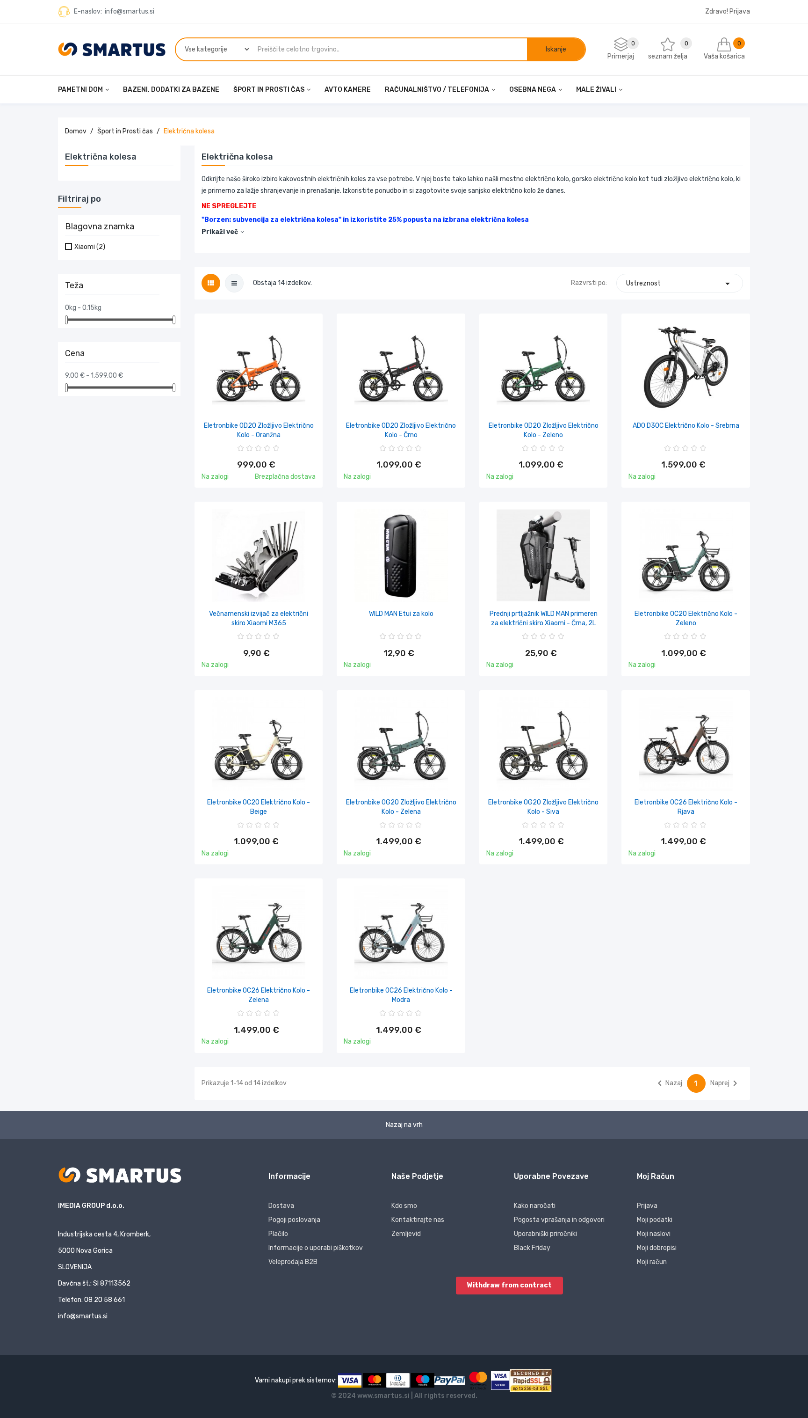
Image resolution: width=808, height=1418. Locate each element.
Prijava (647, 1206)
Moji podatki (654, 1220)
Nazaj (668, 1083)
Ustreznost (679, 283)
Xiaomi (89, 247)
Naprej (725, 1083)
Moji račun (652, 1262)
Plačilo (278, 1234)
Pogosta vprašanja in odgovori (559, 1220)
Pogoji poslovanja (294, 1220)
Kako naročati (535, 1206)
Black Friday (532, 1248)
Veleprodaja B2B (292, 1262)
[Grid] (211, 283)
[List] (234, 283)
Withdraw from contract (509, 1285)
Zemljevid (406, 1234)
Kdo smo (404, 1206)
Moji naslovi (654, 1234)
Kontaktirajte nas (417, 1220)
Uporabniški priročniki (545, 1234)
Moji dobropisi (657, 1248)
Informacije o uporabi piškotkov (315, 1248)
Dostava (281, 1206)
